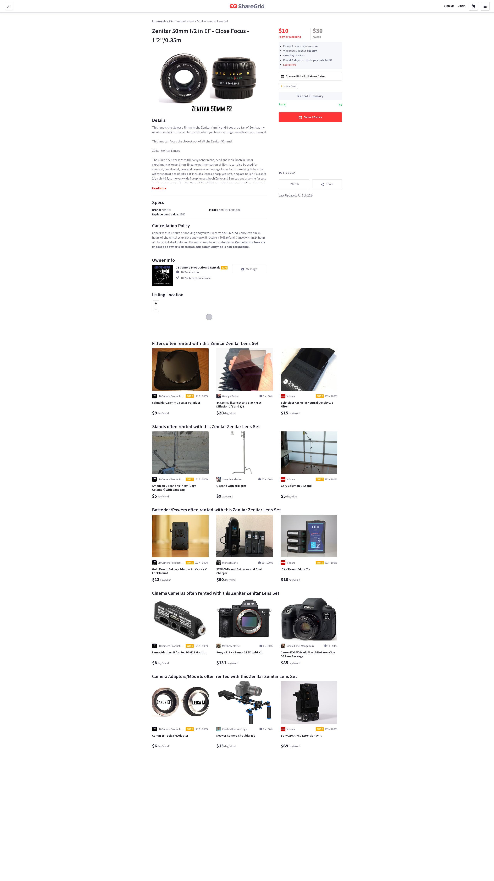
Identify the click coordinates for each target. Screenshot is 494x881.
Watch (294, 184)
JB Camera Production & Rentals (198, 267)
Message (251, 269)
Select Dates (313, 117)
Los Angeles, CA (162, 21)
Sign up (449, 6)
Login (461, 6)
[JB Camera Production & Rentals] (162, 275)
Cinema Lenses (184, 21)
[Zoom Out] (156, 309)
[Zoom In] (156, 303)
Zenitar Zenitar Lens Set (212, 21)
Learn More (289, 64)
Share (329, 184)
